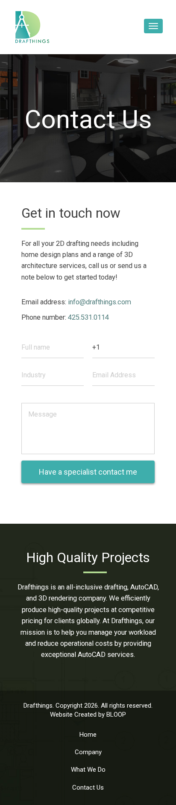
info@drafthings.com (99, 302)
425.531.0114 (88, 317)
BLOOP (116, 714)
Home (88, 734)
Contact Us (88, 787)
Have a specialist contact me (88, 471)
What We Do (88, 769)
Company (88, 752)
